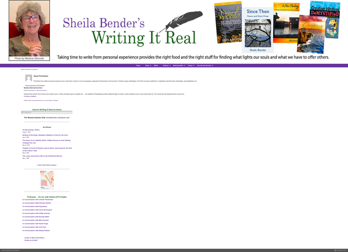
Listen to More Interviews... (34, 238)
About (147, 65)
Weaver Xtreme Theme (341, 250)
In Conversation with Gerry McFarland (37, 210)
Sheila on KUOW (30, 240)
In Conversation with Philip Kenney (36, 213)
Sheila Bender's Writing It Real (12, 250)
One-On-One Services (204, 65)
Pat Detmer (34, 69)
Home (138, 65)
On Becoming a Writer (31, 130)
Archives (166, 65)
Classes (190, 65)
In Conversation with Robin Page (35, 224)
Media (156, 65)
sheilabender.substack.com (58, 118)
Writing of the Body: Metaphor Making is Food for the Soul (45, 135)
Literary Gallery (48, 100)
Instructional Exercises (38, 100)
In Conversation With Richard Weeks (36, 203)
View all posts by (35, 85)
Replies (55, 100)
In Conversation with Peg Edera (34, 206)
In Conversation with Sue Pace (34, 227)
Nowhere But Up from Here (33, 88)
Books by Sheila (178, 65)
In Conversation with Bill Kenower (35, 220)
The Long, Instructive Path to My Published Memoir (42, 156)
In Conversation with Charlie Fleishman (37, 199)
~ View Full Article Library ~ (47, 165)
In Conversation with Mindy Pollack (36, 230)
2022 (30, 100)
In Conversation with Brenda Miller (35, 217)
